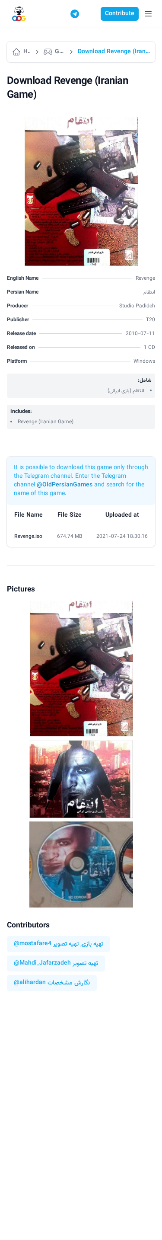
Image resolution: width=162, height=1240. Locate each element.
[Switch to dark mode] (91, 14)
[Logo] (19, 14)
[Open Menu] (148, 14)
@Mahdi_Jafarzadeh (42, 963)
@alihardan (30, 983)
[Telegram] (75, 14)
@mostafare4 (32, 944)
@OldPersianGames (64, 485)
